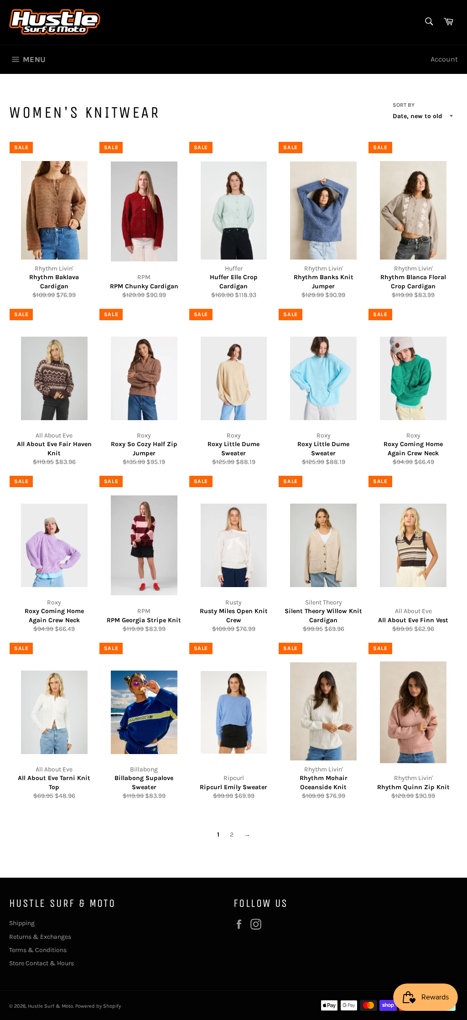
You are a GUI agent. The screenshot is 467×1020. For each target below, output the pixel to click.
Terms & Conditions (38, 950)
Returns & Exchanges (40, 937)
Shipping (22, 923)
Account (444, 59)
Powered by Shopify (98, 1006)
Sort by (404, 105)
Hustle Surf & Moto (50, 1006)
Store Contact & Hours (41, 963)
